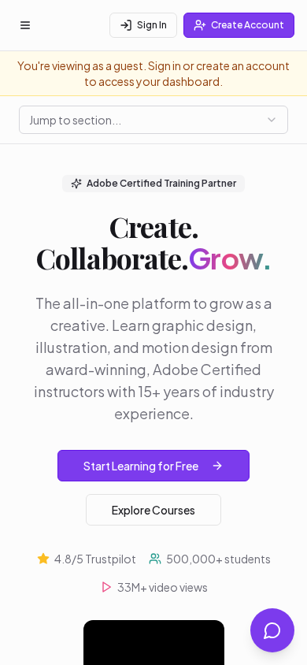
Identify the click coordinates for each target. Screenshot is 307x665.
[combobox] (153, 120)
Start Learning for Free (140, 466)
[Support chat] (272, 630)
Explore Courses (153, 510)
